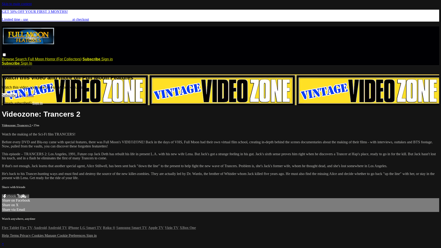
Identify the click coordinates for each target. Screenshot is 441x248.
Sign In (26, 63)
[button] (4, 54)
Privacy (26, 235)
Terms (15, 235)
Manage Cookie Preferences (65, 235)
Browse (8, 59)
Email (25, 196)
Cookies (38, 235)
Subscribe (9, 95)
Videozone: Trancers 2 (17, 125)
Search (21, 59)
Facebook (9, 196)
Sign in (107, 59)
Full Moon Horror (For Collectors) (55, 59)
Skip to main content (17, 4)
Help (6, 235)
